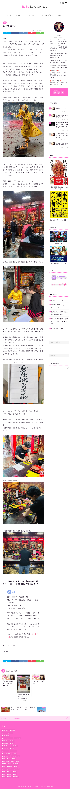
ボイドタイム (6, 751)
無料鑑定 (10, 766)
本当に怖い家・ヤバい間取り (59, 220)
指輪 (10, 763)
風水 (5, 22)
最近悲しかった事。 (57, 328)
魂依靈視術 (58, 243)
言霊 (15, 771)
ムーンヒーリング (7, 753)
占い (9, 758)
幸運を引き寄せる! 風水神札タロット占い (58, 188)
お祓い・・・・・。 (57, 300)
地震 (14, 758)
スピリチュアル (6, 735)
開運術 (9, 776)
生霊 (16, 766)
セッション (32, 15)
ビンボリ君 (15, 745)
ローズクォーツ (16, 756)
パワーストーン (6, 745)
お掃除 (4, 733)
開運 (4, 776)
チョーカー (5, 740)
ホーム (9, 15)
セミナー (60, 15)
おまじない (5, 730)
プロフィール (20, 15)
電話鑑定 (16, 776)
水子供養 (16, 763)
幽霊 (13, 761)
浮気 (4, 766)
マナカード (14, 751)
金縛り (9, 774)
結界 (4, 771)
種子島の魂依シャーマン (58, 263)
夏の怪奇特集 (6, 761)
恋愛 (18, 761)
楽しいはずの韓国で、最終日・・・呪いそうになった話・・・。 (59, 321)
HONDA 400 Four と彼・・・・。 (57, 306)
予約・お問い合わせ (47, 15)
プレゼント (5, 748)
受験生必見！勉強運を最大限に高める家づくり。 (59, 313)
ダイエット (18, 738)
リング (15, 753)
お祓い (10, 733)
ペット (12, 748)
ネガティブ (5, 743)
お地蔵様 (13, 730)
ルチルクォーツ (6, 756)
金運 (15, 774)
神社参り (10, 769)
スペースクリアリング (7, 738)
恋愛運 (4, 763)
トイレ (12, 740)
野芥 (4, 774)
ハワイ (12, 743)
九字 (4, 758)
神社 (4, 769)
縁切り (9, 771)
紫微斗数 (17, 769)
